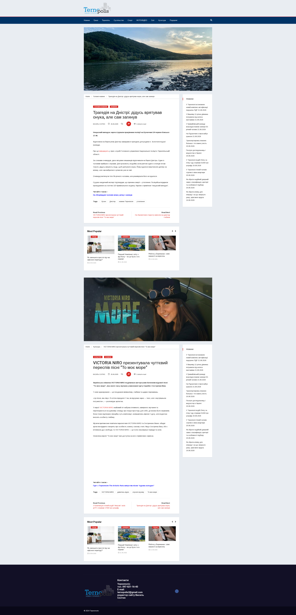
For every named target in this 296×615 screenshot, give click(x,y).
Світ (152, 20)
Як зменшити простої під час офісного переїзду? (98, 258)
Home (88, 96)
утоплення (141, 201)
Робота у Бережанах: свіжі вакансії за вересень (159, 255)
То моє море (152, 492)
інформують (104, 151)
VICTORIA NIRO (106, 407)
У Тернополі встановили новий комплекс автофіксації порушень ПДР (197, 107)
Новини (87, 20)
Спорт (130, 20)
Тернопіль (106, 20)
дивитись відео (123, 492)
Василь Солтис (99, 124)
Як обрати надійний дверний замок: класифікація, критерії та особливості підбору (197, 182)
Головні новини (99, 96)
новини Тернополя (126, 201)
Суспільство (119, 20)
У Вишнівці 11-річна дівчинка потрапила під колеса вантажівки (197, 117)
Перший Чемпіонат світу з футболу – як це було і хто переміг (128, 256)
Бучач (104, 201)
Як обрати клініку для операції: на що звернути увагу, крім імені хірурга (195, 194)
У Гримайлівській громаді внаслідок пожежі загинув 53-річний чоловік (197, 126)
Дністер (112, 201)
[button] (173, 232)
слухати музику (138, 492)
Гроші (96, 20)
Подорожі (173, 20)
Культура (162, 20)
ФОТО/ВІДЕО (141, 20)
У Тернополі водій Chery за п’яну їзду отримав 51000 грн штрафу (197, 162)
